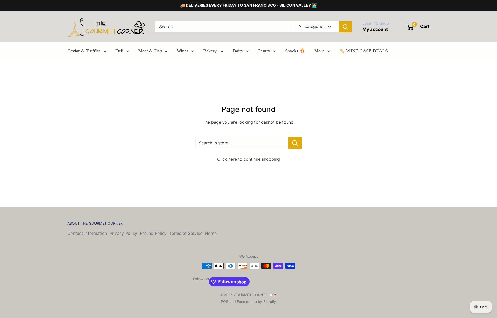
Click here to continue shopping (248, 159)
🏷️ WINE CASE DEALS (363, 50)
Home (211, 233)
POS (224, 301)
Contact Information (87, 233)
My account (375, 29)
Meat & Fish (150, 50)
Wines (182, 50)
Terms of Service (185, 233)
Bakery (210, 50)
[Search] (345, 26)
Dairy (238, 50)
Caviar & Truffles (84, 50)
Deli (119, 50)
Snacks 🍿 (295, 50)
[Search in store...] (295, 143)
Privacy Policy (123, 233)
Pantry (264, 50)
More (319, 50)
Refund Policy (153, 233)
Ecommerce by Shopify (256, 301)
